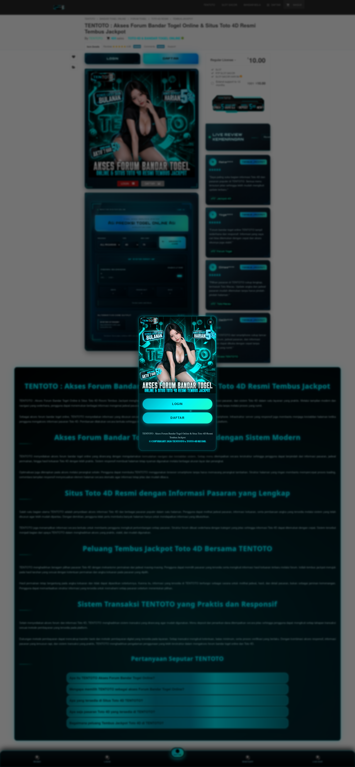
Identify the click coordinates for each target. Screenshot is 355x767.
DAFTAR (177, 417)
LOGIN (177, 404)
